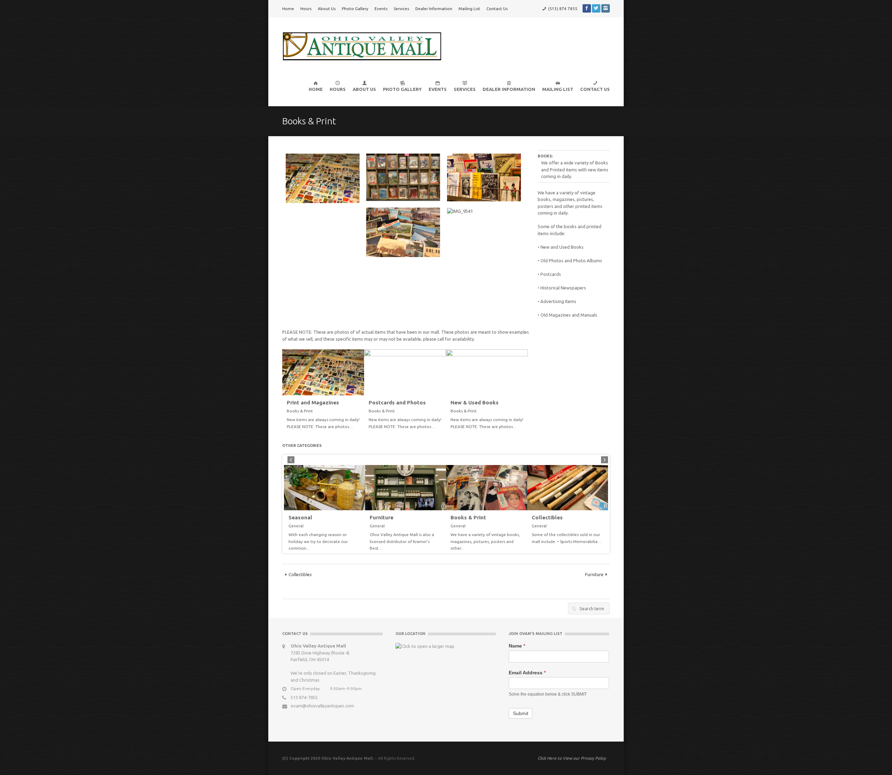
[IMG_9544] (486, 488)
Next (604, 459)
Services (401, 8)
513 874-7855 (304, 697)
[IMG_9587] (405, 488)
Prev (290, 459)
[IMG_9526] (567, 488)
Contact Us (497, 8)
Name (517, 646)
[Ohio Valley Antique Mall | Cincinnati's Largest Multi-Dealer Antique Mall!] (361, 45)
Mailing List (469, 8)
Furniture (381, 517)
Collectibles (547, 517)
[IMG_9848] (487, 371)
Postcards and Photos (397, 402)
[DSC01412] (324, 488)
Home (288, 8)
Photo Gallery (355, 8)
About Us (327, 8)
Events (381, 8)
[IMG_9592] (323, 371)
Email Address (527, 672)
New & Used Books (475, 402)
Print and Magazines (313, 402)
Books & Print (468, 517)
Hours (306, 8)
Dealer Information (433, 8)
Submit (520, 713)
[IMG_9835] (405, 371)
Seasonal (300, 517)
